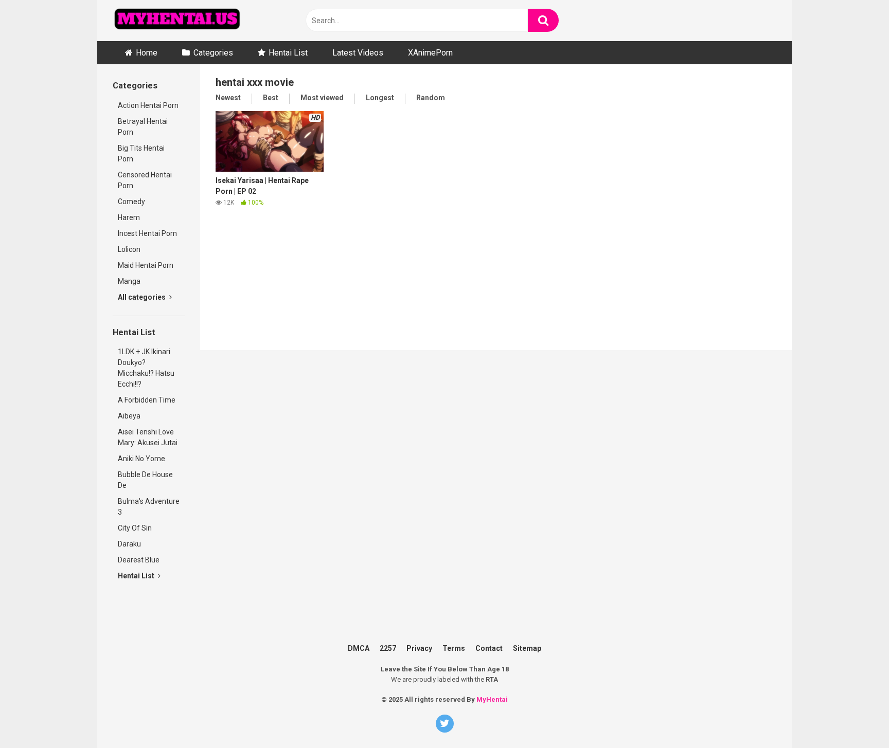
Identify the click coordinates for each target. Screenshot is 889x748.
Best (270, 98)
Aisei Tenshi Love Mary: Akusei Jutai (147, 437)
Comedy (131, 201)
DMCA (358, 648)
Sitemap (527, 648)
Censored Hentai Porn (145, 180)
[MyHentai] (177, 20)
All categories (142, 297)
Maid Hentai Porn (145, 265)
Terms (453, 648)
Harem (129, 217)
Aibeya (129, 416)
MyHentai (492, 699)
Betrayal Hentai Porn (143, 126)
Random (430, 98)
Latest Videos (357, 53)
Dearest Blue (138, 560)
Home (146, 53)
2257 (388, 648)
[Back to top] (865, 696)
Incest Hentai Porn (147, 233)
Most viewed (322, 98)
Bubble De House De (145, 479)
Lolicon (129, 249)
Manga (129, 281)
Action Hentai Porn (148, 105)
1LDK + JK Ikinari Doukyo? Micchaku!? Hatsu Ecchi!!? (146, 368)
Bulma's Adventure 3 (149, 506)
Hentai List (288, 53)
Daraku (129, 544)
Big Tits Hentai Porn (141, 153)
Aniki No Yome (141, 458)
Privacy (419, 648)
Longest (380, 98)
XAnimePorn (430, 53)
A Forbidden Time (146, 400)
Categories (213, 53)
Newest (228, 98)
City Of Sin (135, 528)
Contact (489, 648)
